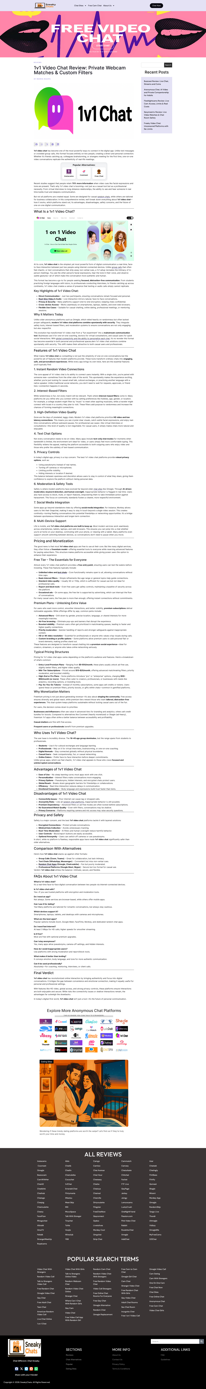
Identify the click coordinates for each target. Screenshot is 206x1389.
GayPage (125, 1188)
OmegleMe (154, 1230)
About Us (107, 5)
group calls (117, 267)
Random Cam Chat (101, 1269)
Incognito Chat (127, 1311)
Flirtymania (70, 1193)
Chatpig (40, 1202)
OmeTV (40, 1230)
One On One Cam (157, 1283)
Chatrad (96, 1193)
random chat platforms (73, 802)
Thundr (152, 1216)
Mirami (152, 1193)
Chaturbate (126, 1170)
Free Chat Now (156, 1287)
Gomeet (153, 1184)
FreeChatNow (99, 1211)
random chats (103, 196)
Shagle (152, 1188)
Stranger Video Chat (130, 1286)
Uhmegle (153, 1221)
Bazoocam (42, 1175)
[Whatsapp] (36, 1369)
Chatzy (40, 1211)
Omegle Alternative (101, 1305)
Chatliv (68, 1170)
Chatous (97, 1188)
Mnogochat (42, 1221)
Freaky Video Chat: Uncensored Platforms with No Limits (156, 126)
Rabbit (124, 1225)
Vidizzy (152, 1225)
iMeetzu (68, 1198)
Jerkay (124, 1193)
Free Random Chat (45, 1288)
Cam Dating (154, 1273)
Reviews (38, 62)
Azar (151, 1161)
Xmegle (124, 1234)
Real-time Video (46, 299)
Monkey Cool (99, 1230)
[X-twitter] (21, 1369)
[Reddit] (31, 1369)
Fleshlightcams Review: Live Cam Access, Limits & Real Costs (156, 104)
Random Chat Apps (48, 864)
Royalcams (42, 1243)
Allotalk (40, 1225)
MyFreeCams (155, 1234)
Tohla (67, 1225)
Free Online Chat (156, 1296)
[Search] (201, 1341)
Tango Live (154, 1211)
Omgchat (97, 1234)
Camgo (96, 1161)
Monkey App (154, 1198)
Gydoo (96, 1221)
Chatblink (41, 1188)
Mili (66, 1207)
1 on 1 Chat (41, 1323)
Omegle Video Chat (46, 1293)
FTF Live (125, 1184)
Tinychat (69, 1221)
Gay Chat (41, 1298)
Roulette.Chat (127, 1230)
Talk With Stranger (73, 1216)
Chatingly (153, 1170)
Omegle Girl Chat (129, 1276)
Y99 (67, 1239)
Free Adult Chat (44, 1302)
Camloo (96, 1166)
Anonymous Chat (157, 1301)
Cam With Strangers (158, 1278)
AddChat (125, 1239)
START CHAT (103, 45)
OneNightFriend (128, 1211)
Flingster (97, 1207)
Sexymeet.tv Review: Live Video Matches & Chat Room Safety (155, 115)
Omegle (40, 1170)
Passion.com (127, 1216)
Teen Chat (41, 1307)
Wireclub (69, 1234)
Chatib (68, 1166)
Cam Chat (125, 1281)
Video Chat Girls (156, 1310)
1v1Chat (68, 1184)
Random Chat (99, 1310)
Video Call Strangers (102, 1288)
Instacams (41, 1161)
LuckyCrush (126, 1207)
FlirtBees (153, 1175)
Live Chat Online (44, 1319)
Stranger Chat (71, 1296)
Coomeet (42, 1166)
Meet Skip (69, 1202)
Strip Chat (97, 1239)
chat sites (98, 489)
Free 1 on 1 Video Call (130, 1315)
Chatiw (96, 1184)
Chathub (41, 1193)
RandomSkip (155, 1207)
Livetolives (98, 1225)
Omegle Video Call (157, 1269)
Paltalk (40, 1234)
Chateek (153, 1166)
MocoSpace (70, 1211)
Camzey (125, 1166)
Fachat (124, 1179)
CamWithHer (43, 1179)
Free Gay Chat (99, 1300)
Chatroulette (43, 1207)
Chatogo (41, 1198)
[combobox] (152, 65)
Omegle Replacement (102, 1314)
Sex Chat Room (128, 1307)
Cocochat (69, 1179)
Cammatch (126, 1161)
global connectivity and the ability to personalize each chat (83, 338)
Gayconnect (98, 1216)
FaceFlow (41, 1216)
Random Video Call (45, 1276)
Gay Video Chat (128, 1298)
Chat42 (40, 1184)
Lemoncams (126, 1202)
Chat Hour (97, 1175)
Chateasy (97, 1179)
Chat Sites (78, 5)
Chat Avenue (99, 1170)
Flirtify (152, 1179)
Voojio (68, 1230)
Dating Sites (46, 1061)
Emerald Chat (71, 1188)
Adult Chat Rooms (129, 1302)
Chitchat (125, 1175)
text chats (62, 572)
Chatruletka (70, 1175)
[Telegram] (26, 1369)
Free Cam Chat (95, 5)
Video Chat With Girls (74, 1269)
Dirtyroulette (99, 1202)
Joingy (124, 1198)
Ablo (67, 1161)
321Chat (153, 1239)
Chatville (97, 1198)
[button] (36, 144)
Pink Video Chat (128, 1221)
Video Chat (70, 1313)
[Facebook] (16, 1369)
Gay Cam (69, 1308)
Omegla (152, 1202)
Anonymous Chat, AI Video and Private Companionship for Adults (156, 92)
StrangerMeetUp (44, 1239)
